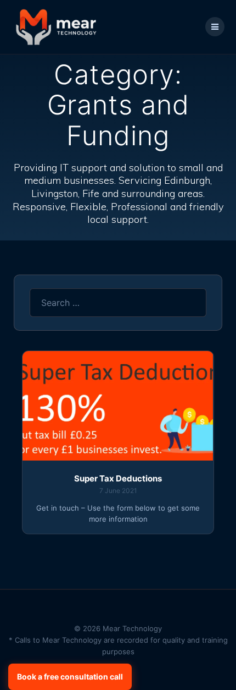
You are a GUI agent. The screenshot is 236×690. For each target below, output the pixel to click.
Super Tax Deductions (118, 478)
